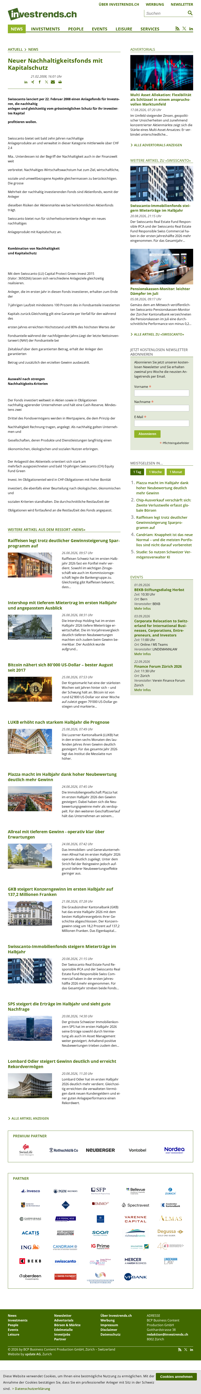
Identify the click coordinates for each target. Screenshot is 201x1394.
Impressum (109, 1325)
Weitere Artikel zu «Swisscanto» (160, 160)
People (76, 29)
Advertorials (142, 49)
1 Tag (137, 472)
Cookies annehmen (176, 1377)
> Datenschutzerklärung (31, 1389)
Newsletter (182, 4)
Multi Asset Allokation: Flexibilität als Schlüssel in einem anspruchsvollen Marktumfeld (160, 99)
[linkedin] (24, 84)
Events (99, 29)
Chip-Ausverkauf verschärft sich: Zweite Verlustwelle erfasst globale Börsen (163, 505)
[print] (58, 84)
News (17, 29)
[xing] (30, 84)
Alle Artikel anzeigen (30, 1118)
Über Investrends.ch (119, 4)
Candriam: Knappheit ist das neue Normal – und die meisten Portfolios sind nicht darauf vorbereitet (164, 539)
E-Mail (140, 416)
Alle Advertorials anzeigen (158, 145)
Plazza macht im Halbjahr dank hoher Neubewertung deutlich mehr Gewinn (162, 487)
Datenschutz (110, 1334)
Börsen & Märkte (67, 1325)
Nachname (144, 401)
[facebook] (37, 84)
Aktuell (15, 49)
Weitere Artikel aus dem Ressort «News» (46, 529)
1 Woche (155, 472)
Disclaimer (108, 1330)
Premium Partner (30, 1136)
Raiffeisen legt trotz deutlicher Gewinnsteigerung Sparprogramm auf (161, 522)
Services (150, 29)
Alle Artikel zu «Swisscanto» (159, 334)
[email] (51, 84)
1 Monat (176, 472)
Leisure (124, 29)
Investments (45, 29)
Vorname (142, 386)
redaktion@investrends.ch (167, 1334)
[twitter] (44, 84)
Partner (21, 1178)
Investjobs (62, 1334)
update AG (33, 1354)
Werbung (155, 4)
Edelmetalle (63, 1330)
